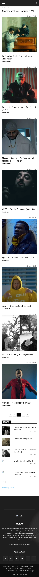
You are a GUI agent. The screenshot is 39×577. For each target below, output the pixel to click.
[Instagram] (11, 558)
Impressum (6, 566)
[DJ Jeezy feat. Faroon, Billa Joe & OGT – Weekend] (6, 430)
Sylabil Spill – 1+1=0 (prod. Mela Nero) (18, 257)
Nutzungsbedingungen (27, 566)
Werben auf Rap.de (12, 568)
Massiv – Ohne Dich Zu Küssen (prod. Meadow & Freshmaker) (18, 159)
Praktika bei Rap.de (25, 568)
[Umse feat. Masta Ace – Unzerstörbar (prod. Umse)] (6, 453)
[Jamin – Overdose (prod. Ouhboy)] (19, 284)
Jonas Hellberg (5, 112)
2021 (8, 8)
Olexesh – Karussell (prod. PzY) (23, 438)
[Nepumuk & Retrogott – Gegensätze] (19, 333)
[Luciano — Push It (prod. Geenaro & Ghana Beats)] (6, 475)
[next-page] (27, 415)
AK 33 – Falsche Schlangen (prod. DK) (18, 209)
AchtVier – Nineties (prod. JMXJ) (16, 403)
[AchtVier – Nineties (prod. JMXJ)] (19, 381)
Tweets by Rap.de (8, 488)
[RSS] (17, 558)
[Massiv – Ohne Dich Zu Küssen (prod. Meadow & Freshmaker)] (19, 136)
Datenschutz (15, 566)
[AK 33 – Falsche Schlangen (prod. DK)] (19, 188)
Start (3, 8)
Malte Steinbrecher (6, 61)
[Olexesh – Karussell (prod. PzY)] (6, 442)
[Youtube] (34, 558)
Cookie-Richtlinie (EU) (11, 571)
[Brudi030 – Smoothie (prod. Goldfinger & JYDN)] (19, 85)
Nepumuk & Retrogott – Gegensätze (17, 354)
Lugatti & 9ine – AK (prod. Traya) (23, 461)
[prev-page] (10, 415)
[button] (3, 3)
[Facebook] (5, 558)
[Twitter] (28, 558)
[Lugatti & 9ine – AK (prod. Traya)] (6, 464)
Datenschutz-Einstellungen (26, 571)
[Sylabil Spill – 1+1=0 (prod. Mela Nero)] (19, 236)
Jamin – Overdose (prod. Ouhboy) (16, 306)
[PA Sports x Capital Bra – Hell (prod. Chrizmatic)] (19, 34)
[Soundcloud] (22, 558)
